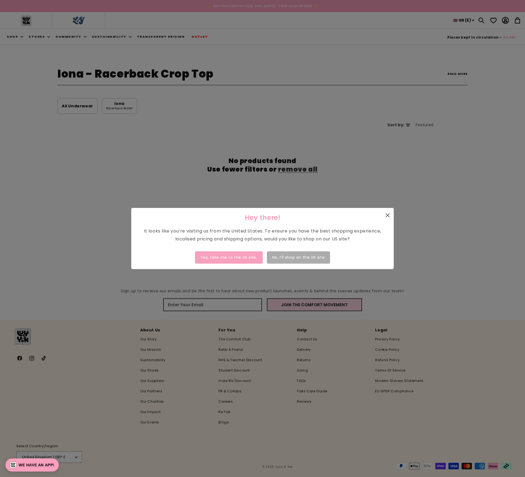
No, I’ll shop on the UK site (298, 257)
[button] (32, 465)
